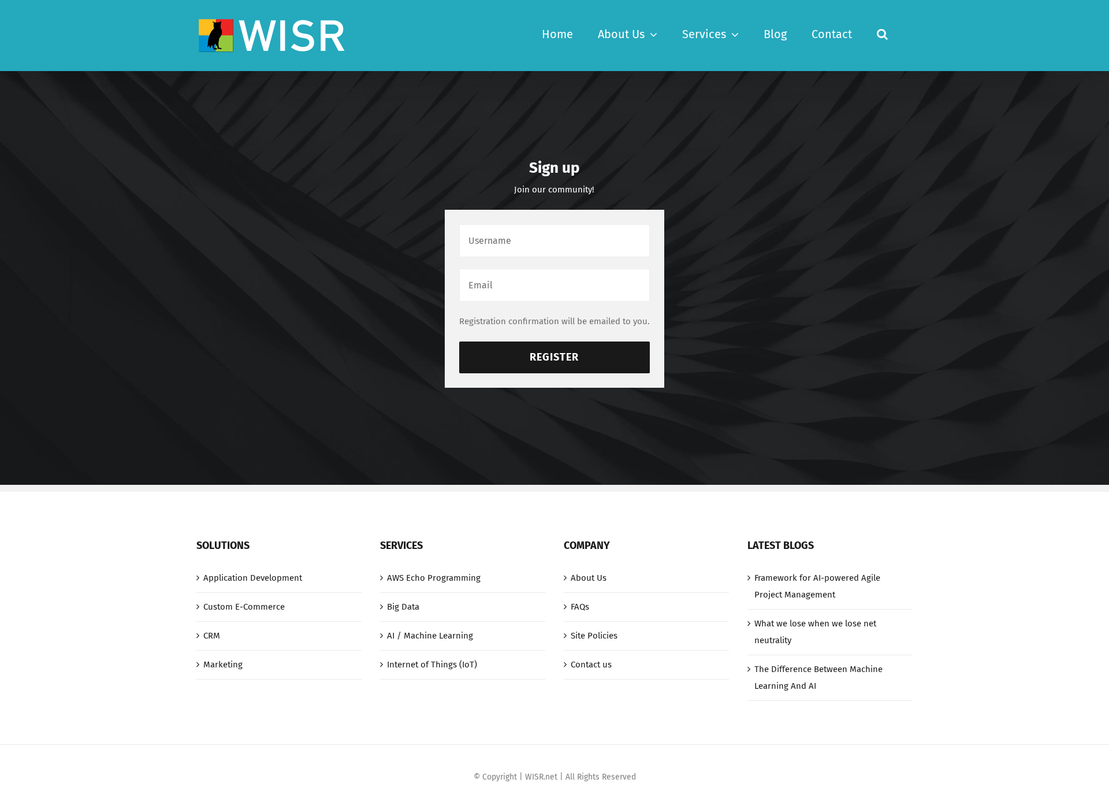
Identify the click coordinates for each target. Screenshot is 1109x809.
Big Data (403, 607)
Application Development (252, 578)
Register (554, 357)
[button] (882, 33)
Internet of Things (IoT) (432, 664)
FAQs (580, 607)
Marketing (223, 664)
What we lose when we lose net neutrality (815, 631)
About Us (588, 578)
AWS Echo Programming (434, 578)
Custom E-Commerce (244, 607)
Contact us (591, 664)
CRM (211, 635)
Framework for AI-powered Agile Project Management (817, 586)
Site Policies (594, 635)
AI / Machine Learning (430, 635)
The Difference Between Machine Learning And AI (818, 677)
